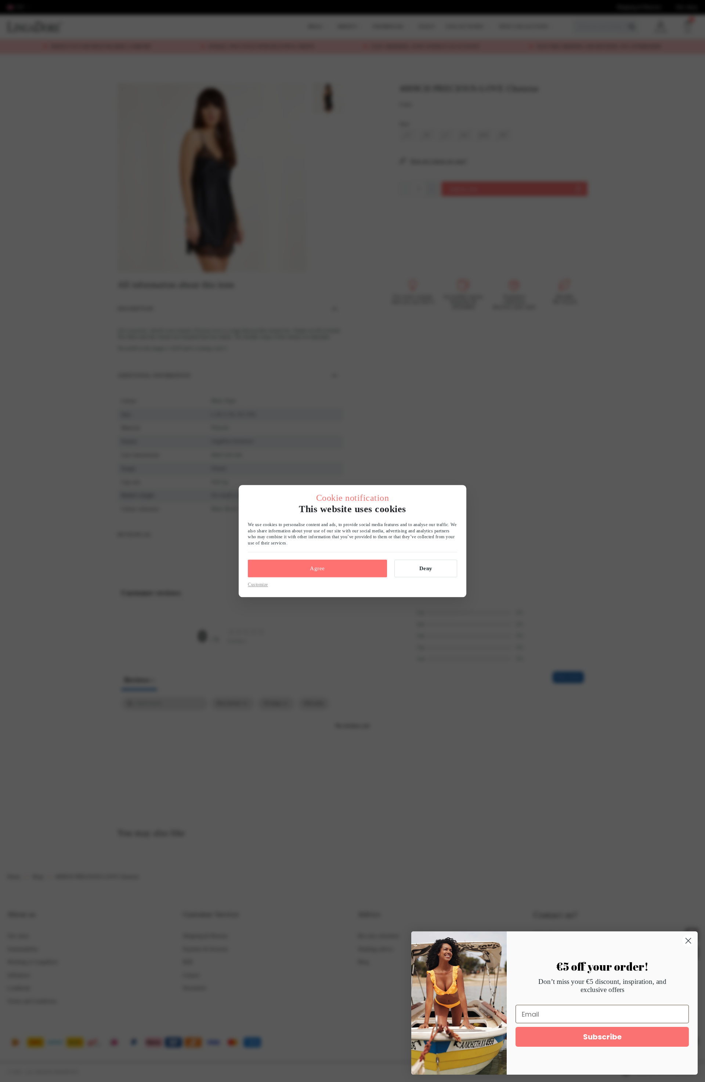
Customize (258, 584)
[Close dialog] (688, 940)
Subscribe (602, 1037)
